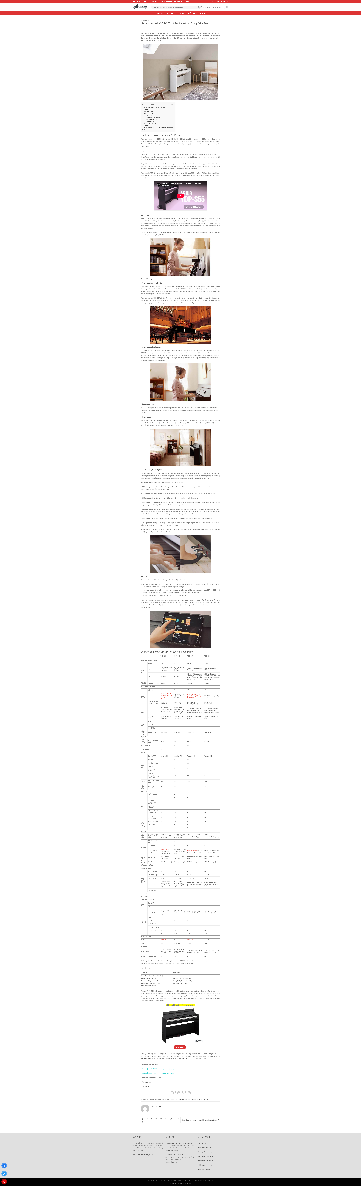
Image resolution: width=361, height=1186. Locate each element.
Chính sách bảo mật (204, 1147)
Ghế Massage (202, 1180)
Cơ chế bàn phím (148, 111)
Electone (174, 1180)
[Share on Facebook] (172, 1092)
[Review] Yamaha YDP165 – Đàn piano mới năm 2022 (159, 1073)
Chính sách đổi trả (204, 1169)
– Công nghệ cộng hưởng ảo (153, 117)
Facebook (174, 1150)
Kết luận (144, 130)
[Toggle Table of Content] (171, 104)
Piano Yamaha (146, 1082)
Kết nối (146, 125)
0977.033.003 (186, 1059)
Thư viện (181, 13)
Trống (195, 1180)
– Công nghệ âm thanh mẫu (153, 115)
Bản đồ (167, 1150)
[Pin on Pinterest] (182, 1092)
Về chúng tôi (202, 1143)
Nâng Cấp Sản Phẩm (222, 1)
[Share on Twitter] (175, 1092)
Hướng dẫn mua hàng (205, 1152)
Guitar (186, 1180)
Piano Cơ (167, 1180)
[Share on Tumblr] (189, 1092)
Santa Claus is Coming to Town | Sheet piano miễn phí (199, 1120)
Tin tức (210, 1180)
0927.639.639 (143, 1155)
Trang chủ (159, 13)
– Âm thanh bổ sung (151, 119)
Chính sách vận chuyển (205, 1161)
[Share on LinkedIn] (185, 1092)
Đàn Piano (145, 1086)
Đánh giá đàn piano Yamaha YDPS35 (153, 107)
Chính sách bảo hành (205, 1165)
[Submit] (198, 7)
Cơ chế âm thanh (148, 114)
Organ (180, 1180)
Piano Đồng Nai (186, 1183)
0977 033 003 (176, 1143)
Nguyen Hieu (167, 29)
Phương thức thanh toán (206, 1156)
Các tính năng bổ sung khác (151, 123)
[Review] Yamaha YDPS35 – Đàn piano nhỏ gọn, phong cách (161, 1069)
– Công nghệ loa (150, 121)
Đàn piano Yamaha (175, 1099)
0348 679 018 (187, 1143)
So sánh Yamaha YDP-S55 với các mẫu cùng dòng (157, 127)
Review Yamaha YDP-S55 (187, 1099)
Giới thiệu (170, 13)
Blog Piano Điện (146, 20)
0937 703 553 (178, 1155)
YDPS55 (206, 1099)
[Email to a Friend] (178, 1092)
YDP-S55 (188, 33)
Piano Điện (159, 1180)
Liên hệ (203, 13)
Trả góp (211, 1)
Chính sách (192, 13)
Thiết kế (146, 109)
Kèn (190, 1180)
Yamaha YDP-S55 (198, 1099)
